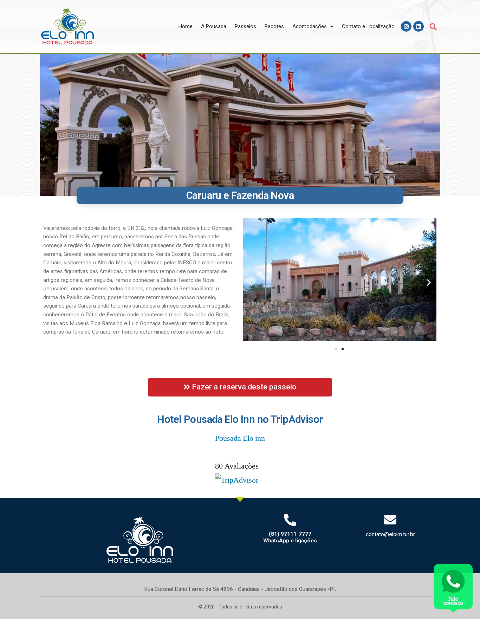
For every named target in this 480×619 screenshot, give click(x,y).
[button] (433, 27)
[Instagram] (406, 26)
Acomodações (309, 26)
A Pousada (213, 26)
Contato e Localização (368, 26)
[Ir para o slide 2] (343, 349)
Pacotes (274, 26)
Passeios (245, 26)
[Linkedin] (418, 26)
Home (186, 26)
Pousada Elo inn (240, 438)
